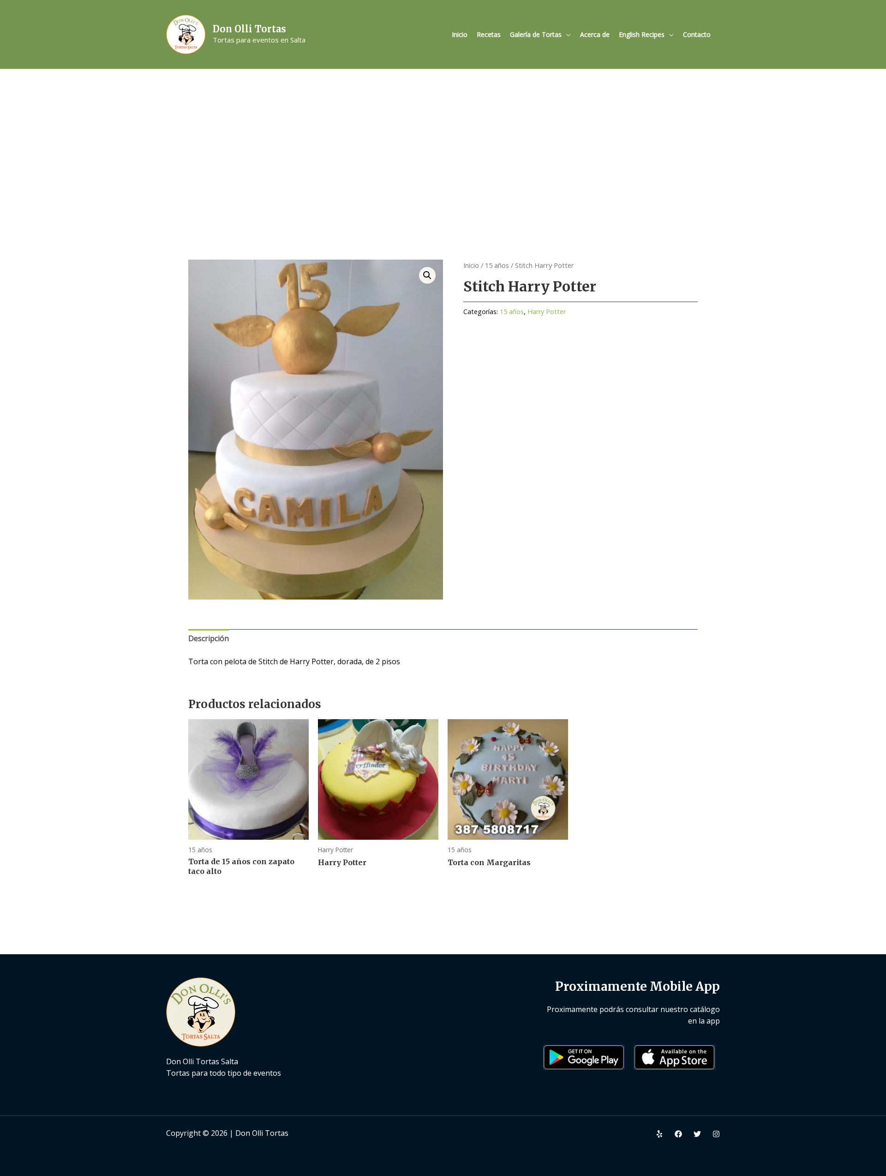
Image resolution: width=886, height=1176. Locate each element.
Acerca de (595, 34)
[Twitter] (697, 1134)
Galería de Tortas (536, 34)
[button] (427, 275)
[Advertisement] (443, 138)
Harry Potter (546, 311)
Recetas (489, 34)
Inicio (459, 34)
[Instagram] (716, 1134)
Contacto (697, 34)
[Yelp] (659, 1134)
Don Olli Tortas (249, 29)
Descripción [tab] (208, 638)
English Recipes (641, 34)
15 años (497, 265)
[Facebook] (678, 1134)
